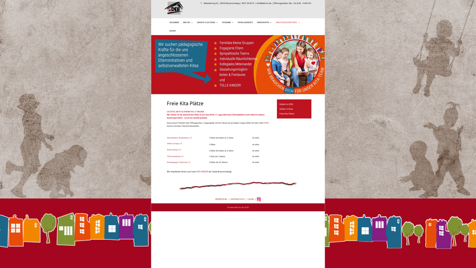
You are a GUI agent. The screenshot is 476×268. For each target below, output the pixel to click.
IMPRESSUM (221, 199)
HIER (266, 123)
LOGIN (250, 199)
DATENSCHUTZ (237, 199)
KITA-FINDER (202, 171)
